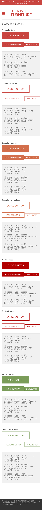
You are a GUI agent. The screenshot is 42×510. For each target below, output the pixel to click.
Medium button (13, 44)
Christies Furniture (21, 13)
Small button (31, 44)
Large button (15, 35)
